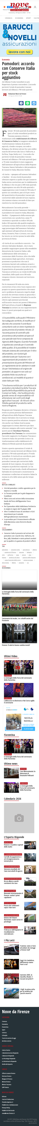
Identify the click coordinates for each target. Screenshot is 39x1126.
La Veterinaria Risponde (9, 1061)
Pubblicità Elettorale (8, 1110)
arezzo (24, 555)
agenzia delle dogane (29, 557)
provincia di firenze (10, 552)
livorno (4, 557)
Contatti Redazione (8, 1099)
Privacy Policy (6, 1108)
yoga (17, 555)
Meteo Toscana (6, 1084)
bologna (29, 552)
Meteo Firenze (6, 1082)
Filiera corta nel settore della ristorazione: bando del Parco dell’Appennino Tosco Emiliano (19, 501)
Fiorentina (5, 1027)
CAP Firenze (5, 1087)
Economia (19, 18)
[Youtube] (29, 6)
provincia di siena (14, 557)
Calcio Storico (6, 1050)
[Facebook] (21, 103)
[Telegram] (34, 103)
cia (28, 563)
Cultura (4, 1033)
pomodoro (5, 550)
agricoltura (26, 550)
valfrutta (10, 555)
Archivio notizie (6, 1041)
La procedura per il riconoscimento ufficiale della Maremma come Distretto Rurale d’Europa (19, 522)
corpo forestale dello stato (13, 560)
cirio (3, 555)
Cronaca (8, 18)
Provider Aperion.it (7, 1102)
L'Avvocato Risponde (8, 1056)
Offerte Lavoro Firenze (8, 1073)
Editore (4, 1096)
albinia (34, 550)
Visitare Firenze (6, 1076)
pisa (30, 555)
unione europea (28, 560)
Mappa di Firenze (7, 1079)
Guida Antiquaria (7, 1064)
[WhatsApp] (27, 103)
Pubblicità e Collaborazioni (10, 1105)
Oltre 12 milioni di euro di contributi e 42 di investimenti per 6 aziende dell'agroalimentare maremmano (19, 514)
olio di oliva (5, 563)
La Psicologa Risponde (8, 1058)
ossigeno (21, 563)
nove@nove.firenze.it (8, 1113)
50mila (14, 563)
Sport (28, 18)
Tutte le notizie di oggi (9, 1038)
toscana (21, 552)
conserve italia (15, 550)
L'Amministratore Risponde (10, 1053)
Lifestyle (4, 1035)
